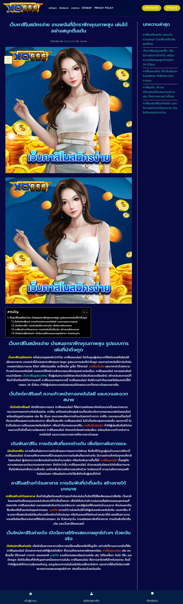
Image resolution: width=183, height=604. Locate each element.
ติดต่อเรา (64, 8)
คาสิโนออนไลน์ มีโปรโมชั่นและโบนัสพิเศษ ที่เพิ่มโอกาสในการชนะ (160, 76)
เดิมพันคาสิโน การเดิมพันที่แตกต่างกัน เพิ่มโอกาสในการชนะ (43, 325)
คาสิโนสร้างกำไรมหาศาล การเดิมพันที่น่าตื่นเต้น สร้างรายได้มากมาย (47, 329)
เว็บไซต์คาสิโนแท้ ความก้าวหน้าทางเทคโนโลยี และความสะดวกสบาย (46, 321)
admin (83, 41)
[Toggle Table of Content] (83, 312)
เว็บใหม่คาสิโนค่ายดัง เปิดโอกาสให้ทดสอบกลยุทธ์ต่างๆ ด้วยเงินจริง (47, 333)
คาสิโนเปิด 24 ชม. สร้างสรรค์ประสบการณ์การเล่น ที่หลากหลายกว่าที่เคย (159, 92)
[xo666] (23, 8)
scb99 (54, 555)
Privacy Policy (104, 8)
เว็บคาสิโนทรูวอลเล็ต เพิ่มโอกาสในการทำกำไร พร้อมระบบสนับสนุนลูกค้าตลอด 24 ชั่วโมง (158, 58)
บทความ (75, 8)
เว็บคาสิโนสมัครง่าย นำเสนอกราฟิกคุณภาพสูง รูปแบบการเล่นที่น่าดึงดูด (48, 318)
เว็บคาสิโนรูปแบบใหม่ (35, 376)
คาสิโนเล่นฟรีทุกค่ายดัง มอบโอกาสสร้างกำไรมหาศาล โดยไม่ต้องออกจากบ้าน (160, 108)
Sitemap (87, 8)
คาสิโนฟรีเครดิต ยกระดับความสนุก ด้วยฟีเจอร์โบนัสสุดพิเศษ (159, 39)
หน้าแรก (53, 8)
